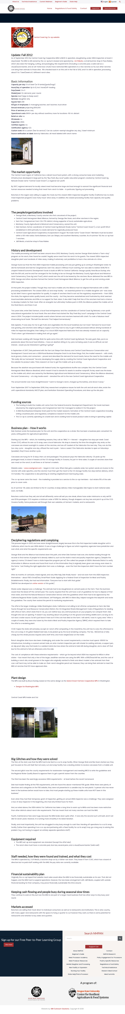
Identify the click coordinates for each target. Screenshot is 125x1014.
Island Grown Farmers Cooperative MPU (82, 681)
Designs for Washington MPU (27, 686)
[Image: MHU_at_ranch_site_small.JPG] (22, 151)
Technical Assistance (29, 2)
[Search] (120, 938)
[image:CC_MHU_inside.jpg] (22, 722)
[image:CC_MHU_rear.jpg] (46, 722)
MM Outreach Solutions (60, 1009)
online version (37, 583)
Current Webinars (46, 2)
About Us (15, 2)
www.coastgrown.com (33, 468)
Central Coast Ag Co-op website (46, 37)
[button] (120, 2)
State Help (73, 2)
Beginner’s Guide (61, 2)
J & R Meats (78, 61)
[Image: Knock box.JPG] (28, 519)
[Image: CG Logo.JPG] (22, 37)
